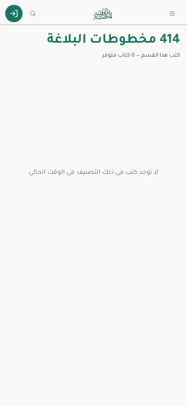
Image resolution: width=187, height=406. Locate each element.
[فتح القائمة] (172, 13)
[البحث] (33, 13)
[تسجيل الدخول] (14, 13)
